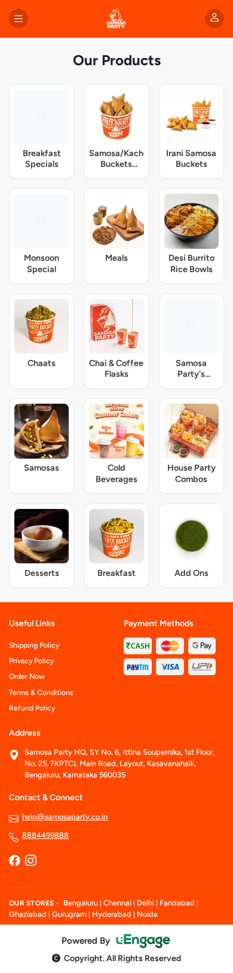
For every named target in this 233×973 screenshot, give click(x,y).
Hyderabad (111, 914)
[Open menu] (18, 18)
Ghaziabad (28, 914)
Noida (147, 914)
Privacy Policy (31, 661)
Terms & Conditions (41, 692)
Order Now (27, 676)
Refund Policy (32, 708)
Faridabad (177, 902)
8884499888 (45, 835)
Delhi (145, 902)
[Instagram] (30, 861)
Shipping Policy (34, 645)
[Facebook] (14, 861)
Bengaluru (80, 902)
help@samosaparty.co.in (65, 816)
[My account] (214, 18)
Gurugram (69, 914)
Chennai (117, 902)
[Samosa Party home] (116, 18)
